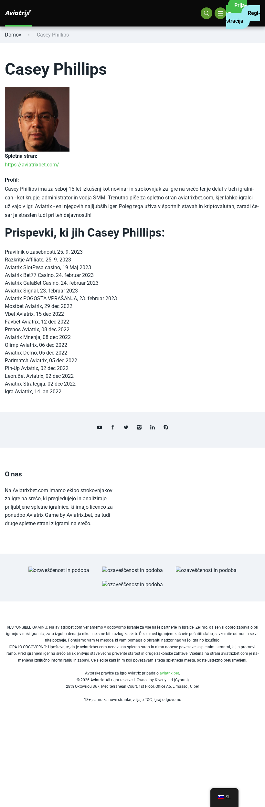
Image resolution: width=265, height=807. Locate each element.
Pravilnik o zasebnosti (30, 252)
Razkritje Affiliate (24, 260)
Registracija (243, 17)
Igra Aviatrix (18, 391)
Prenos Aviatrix (22, 329)
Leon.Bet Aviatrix (24, 376)
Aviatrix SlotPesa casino (32, 267)
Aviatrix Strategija (25, 384)
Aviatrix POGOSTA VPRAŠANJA (41, 298)
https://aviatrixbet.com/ (32, 165)
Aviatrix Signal (21, 291)
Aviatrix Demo (21, 353)
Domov (13, 35)
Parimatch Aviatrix (26, 360)
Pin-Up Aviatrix (21, 368)
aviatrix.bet (169, 673)
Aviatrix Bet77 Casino (29, 275)
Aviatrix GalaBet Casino (31, 283)
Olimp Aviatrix (21, 345)
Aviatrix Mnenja (22, 337)
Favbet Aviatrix (22, 322)
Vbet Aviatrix (19, 314)
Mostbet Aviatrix (23, 306)
